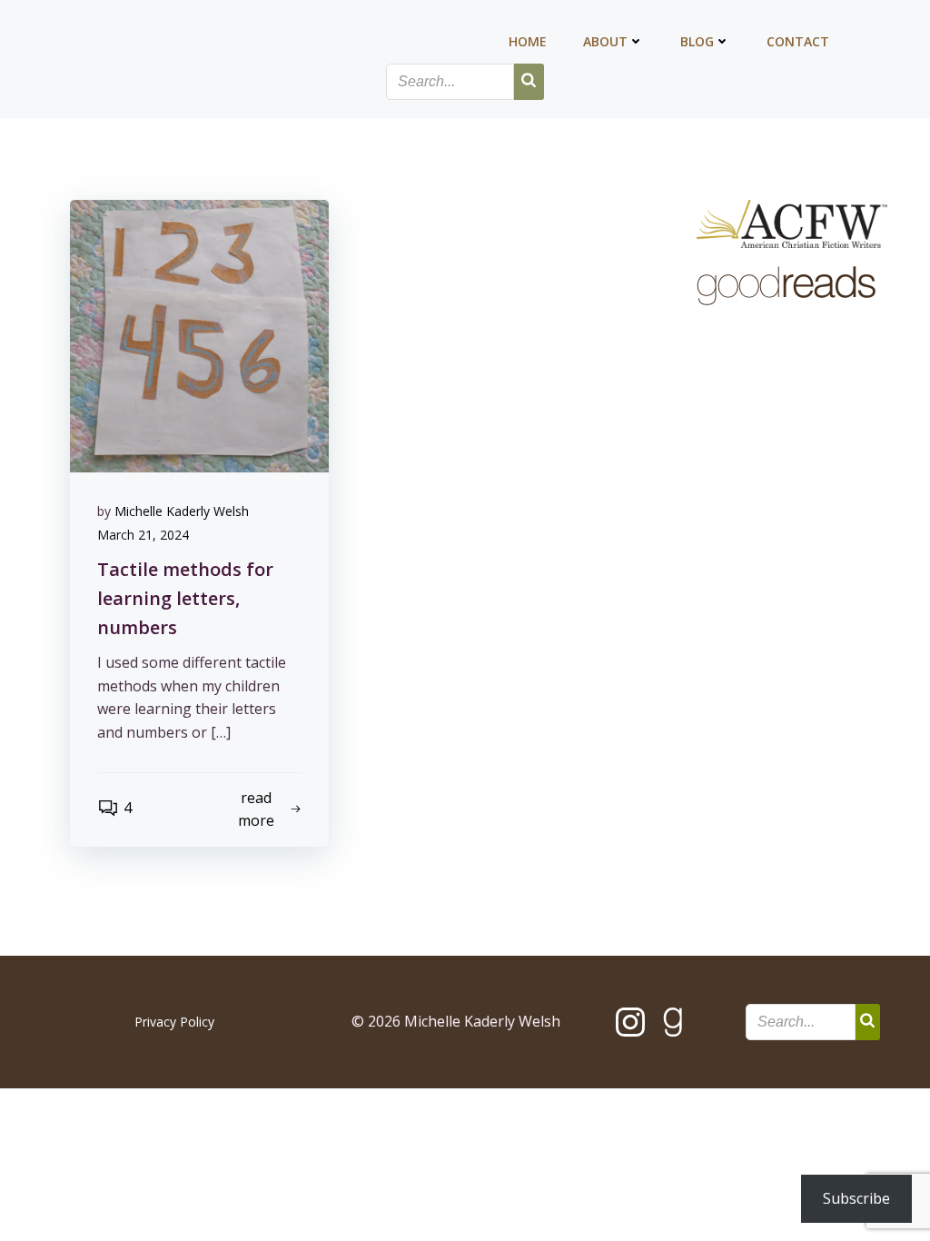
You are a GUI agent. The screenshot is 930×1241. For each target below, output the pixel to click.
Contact (798, 41)
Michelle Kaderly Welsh (181, 511)
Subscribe (856, 1198)
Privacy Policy (174, 1021)
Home (528, 41)
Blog (697, 41)
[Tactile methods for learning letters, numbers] (199, 334)
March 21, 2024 (143, 534)
